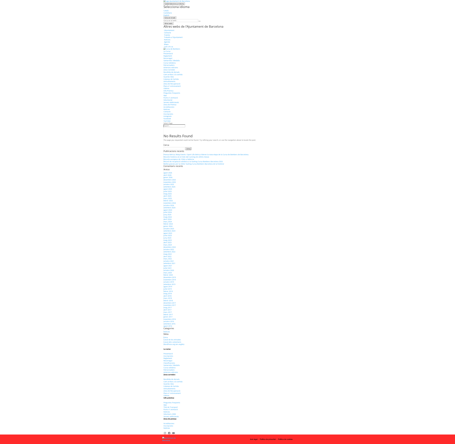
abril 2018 (167, 296)
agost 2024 (168, 210)
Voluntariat (168, 100)
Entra (166, 337)
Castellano (168, 13)
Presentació (168, 53)
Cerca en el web (170, 20)
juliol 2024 (168, 212)
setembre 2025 (169, 187)
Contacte (167, 111)
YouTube (167, 121)
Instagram (168, 116)
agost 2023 (168, 233)
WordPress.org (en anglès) (174, 344)
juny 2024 (167, 214)
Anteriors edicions (171, 67)
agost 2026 (168, 173)
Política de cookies (285, 439)
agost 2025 (168, 189)
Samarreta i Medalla (172, 60)
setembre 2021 (169, 263)
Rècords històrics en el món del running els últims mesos (186, 157)
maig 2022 (168, 254)
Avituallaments (169, 81)
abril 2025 (167, 196)
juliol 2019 (168, 289)
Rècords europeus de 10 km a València (179, 159)
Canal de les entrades (172, 340)
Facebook (167, 118)
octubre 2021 (169, 261)
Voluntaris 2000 (170, 414)
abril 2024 (167, 219)
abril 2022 (167, 256)
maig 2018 (168, 293)
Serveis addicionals (171, 416)
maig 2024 (168, 217)
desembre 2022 (170, 247)
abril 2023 (167, 242)
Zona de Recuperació (172, 84)
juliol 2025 (168, 191)
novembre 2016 (170, 319)
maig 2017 (168, 307)
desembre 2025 (170, 180)
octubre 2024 (169, 205)
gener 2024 (168, 226)
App (165, 95)
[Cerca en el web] (199, 21)
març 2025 (168, 198)
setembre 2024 (169, 207)
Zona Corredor (169, 70)
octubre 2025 (169, 184)
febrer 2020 (168, 275)
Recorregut (168, 58)
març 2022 (168, 259)
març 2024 (168, 221)
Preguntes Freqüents (172, 93)
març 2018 (168, 298)
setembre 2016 (169, 324)
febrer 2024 (168, 224)
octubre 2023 (169, 228)
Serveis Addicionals (171, 102)
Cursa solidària (169, 367)
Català (174, 4)
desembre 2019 (170, 277)
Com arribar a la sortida (173, 74)
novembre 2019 (170, 280)
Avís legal (253, 439)
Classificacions (169, 363)
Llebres (166, 88)
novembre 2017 (170, 305)
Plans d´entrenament (172, 86)
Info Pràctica (168, 91)
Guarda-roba (169, 77)
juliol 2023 (168, 235)
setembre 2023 (169, 231)
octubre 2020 (169, 270)
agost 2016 (168, 326)
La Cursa (167, 51)
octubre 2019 (169, 282)
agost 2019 (168, 286)
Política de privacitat (268, 439)
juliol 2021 (168, 268)
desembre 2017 (170, 303)
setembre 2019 (169, 284)
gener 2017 (168, 317)
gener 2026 (168, 177)
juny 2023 (167, 238)
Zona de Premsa (170, 104)
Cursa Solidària (170, 63)
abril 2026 (167, 175)
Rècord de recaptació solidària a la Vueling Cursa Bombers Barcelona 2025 (193, 161)
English (166, 15)
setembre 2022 (169, 252)
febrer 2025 (168, 200)
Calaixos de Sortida (171, 79)
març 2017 (168, 312)
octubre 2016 (169, 321)
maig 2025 (168, 194)
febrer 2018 (168, 300)
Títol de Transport (171, 407)
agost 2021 (168, 266)
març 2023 (168, 245)
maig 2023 (168, 240)
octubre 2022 (169, 249)
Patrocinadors (169, 65)
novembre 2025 (170, 182)
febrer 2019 (168, 291)
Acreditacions (169, 107)
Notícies (167, 109)
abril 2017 (167, 310)
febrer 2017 (168, 314)
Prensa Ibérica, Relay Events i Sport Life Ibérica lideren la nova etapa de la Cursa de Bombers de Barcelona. (206, 154)
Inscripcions (168, 114)
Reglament (168, 56)
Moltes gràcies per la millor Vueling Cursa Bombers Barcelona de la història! (194, 164)
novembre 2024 (170, 203)
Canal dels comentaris (172, 342)
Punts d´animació (171, 98)
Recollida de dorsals (172, 72)
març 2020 (168, 273)
